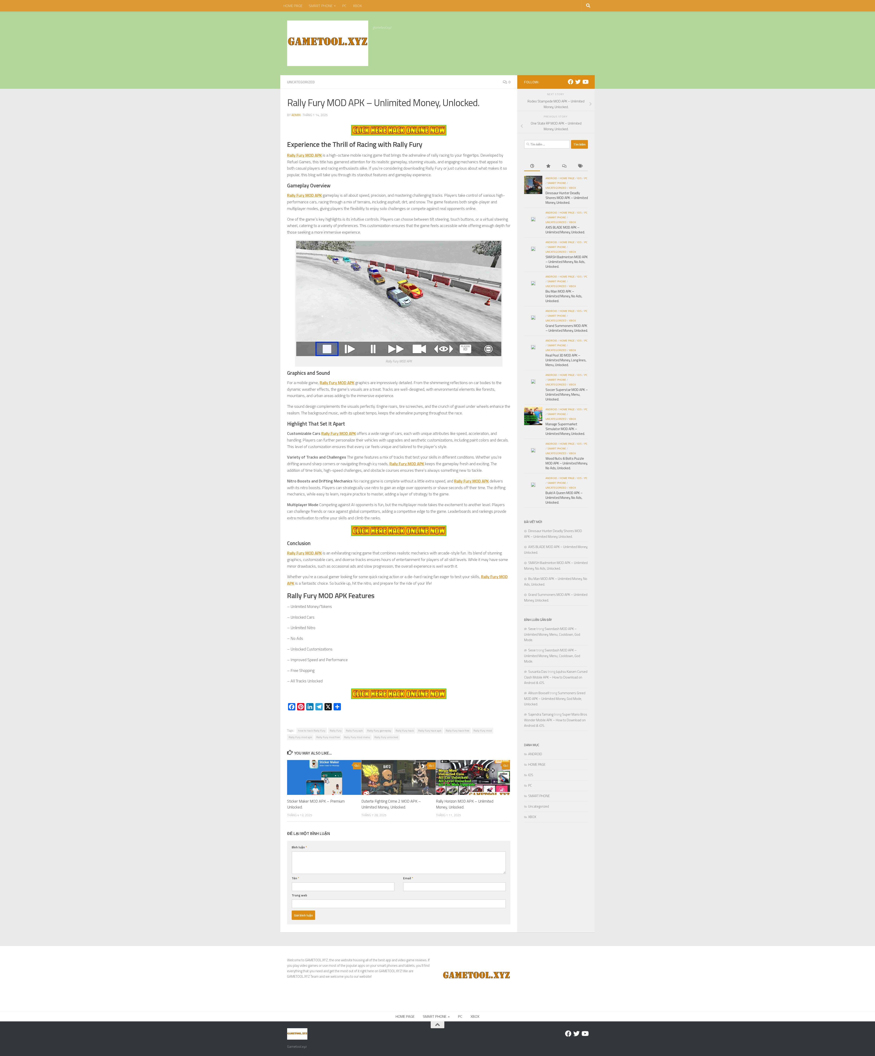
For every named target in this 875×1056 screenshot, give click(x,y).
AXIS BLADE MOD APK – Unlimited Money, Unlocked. (565, 230)
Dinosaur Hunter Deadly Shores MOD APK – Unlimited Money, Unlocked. (567, 197)
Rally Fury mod (483, 730)
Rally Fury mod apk (300, 737)
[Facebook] (570, 81)
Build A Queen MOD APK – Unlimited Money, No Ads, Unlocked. (564, 497)
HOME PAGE (292, 5)
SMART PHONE (320, 5)
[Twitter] (578, 81)
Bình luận (299, 847)
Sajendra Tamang (540, 714)
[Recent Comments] (564, 166)
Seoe (532, 628)
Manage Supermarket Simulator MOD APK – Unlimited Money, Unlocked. (565, 428)
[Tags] (580, 166)
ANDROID (551, 178)
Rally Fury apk (354, 730)
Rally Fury (336, 730)
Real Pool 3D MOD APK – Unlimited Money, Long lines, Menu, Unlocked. (566, 360)
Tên (295, 878)
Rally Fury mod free (328, 737)
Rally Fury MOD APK (338, 433)
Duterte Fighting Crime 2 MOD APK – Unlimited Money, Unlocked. (391, 804)
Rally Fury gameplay (379, 730)
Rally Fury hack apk (429, 730)
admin (296, 114)
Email (408, 878)
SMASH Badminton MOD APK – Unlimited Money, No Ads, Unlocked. (567, 261)
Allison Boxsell (538, 693)
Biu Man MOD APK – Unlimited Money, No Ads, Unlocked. (564, 296)
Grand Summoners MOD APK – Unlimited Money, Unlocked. (567, 328)
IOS (579, 178)
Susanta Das (537, 671)
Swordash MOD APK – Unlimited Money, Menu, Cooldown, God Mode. (552, 634)
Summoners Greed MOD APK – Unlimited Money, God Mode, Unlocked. (554, 698)
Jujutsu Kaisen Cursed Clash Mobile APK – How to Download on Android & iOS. (555, 677)
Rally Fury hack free (457, 730)
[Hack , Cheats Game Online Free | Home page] (327, 43)
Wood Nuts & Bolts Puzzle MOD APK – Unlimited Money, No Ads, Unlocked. (567, 463)
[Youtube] (585, 81)
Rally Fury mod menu (357, 737)
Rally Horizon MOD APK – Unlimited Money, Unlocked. (464, 804)
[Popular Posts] (548, 166)
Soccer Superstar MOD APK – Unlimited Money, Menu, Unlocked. (567, 394)
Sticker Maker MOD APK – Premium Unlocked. (316, 804)
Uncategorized (301, 82)
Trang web (299, 895)
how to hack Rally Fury (311, 730)
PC (344, 5)
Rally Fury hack (405, 730)
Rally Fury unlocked (386, 737)
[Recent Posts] (532, 166)
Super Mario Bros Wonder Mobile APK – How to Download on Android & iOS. (555, 720)
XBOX (357, 5)
